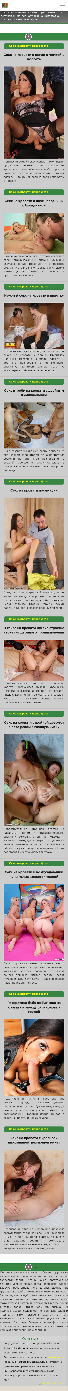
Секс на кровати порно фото (28, 46)
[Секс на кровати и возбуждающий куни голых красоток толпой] (34, 922)
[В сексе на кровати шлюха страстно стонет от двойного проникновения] (34, 660)
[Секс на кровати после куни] (34, 544)
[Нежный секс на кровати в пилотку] (34, 326)
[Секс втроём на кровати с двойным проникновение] (34, 425)
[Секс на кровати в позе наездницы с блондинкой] (34, 233)
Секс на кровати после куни (33, 490)
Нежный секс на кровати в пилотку (34, 295)
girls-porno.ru (56, 1357)
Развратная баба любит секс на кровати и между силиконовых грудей (34, 1007)
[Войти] (16, 5)
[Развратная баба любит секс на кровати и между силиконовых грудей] (34, 1057)
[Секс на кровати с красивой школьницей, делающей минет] (34, 1188)
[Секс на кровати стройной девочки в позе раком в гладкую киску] (34, 780)
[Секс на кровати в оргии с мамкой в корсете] (34, 113)
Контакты (30, 1338)
